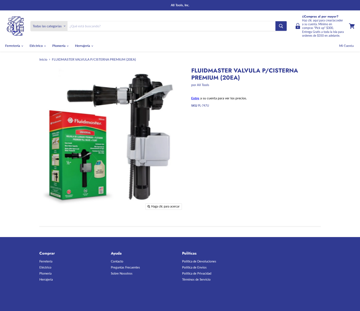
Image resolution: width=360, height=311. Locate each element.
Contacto (117, 261)
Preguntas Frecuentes (125, 267)
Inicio (43, 59)
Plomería (59, 45)
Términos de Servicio (196, 279)
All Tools (203, 85)
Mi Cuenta (346, 45)
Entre (195, 98)
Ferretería (13, 45)
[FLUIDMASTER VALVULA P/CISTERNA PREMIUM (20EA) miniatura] (47, 224)
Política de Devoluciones (199, 261)
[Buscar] (281, 26)
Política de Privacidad (196, 273)
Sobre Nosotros (121, 273)
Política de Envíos (194, 267)
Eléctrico (37, 45)
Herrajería (83, 45)
